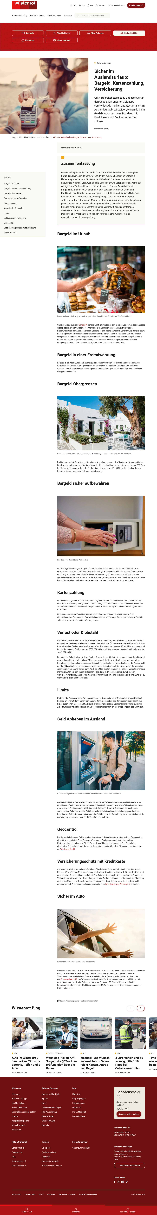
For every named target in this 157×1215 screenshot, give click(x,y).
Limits (6, 213)
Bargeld (83, 324)
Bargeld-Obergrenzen (13, 193)
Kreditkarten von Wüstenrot (118, 884)
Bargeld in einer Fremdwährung (17, 188)
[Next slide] (140, 1008)
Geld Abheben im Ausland (15, 218)
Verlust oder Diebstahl (13, 208)
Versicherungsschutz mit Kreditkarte (20, 227)
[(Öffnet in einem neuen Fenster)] (114, 1182)
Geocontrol (8, 222)
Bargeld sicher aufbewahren (16, 198)
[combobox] (92, 15)
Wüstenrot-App (67, 849)
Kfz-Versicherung (68, 979)
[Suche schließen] (107, 15)
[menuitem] (19, 15)
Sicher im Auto (10, 232)
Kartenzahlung (10, 203)
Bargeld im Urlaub (11, 183)
